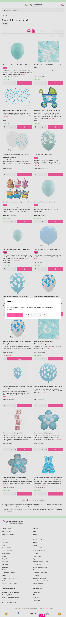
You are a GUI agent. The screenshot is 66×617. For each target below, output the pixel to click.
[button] (15, 315)
